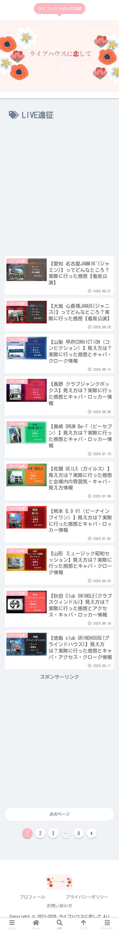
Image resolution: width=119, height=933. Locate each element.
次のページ (60, 814)
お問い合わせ (59, 906)
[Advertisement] (59, 191)
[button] (106, 600)
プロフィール (32, 897)
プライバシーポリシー (87, 897)
